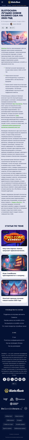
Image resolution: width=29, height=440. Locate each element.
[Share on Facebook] (6, 27)
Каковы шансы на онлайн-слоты (14, 320)
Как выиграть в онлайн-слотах (14, 323)
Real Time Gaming (17, 103)
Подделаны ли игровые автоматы (14, 314)
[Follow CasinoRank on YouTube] (16, 379)
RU (13, 383)
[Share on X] (3, 27)
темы (17, 115)
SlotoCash (4, 48)
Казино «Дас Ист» (17, 202)
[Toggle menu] (2, 2)
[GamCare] (20, 399)
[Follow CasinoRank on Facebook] (4, 379)
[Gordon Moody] (14, 404)
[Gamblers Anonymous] (12, 399)
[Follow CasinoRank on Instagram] (8, 379)
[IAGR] (6, 399)
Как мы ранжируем (14, 346)
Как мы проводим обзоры (14, 343)
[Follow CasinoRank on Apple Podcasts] (23, 379)
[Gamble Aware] (12, 408)
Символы (14, 317)
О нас (14, 337)
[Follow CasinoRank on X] (12, 379)
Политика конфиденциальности (14, 340)
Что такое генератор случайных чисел (14, 326)
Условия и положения (14, 434)
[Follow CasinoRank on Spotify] (20, 379)
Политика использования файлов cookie (14, 437)
